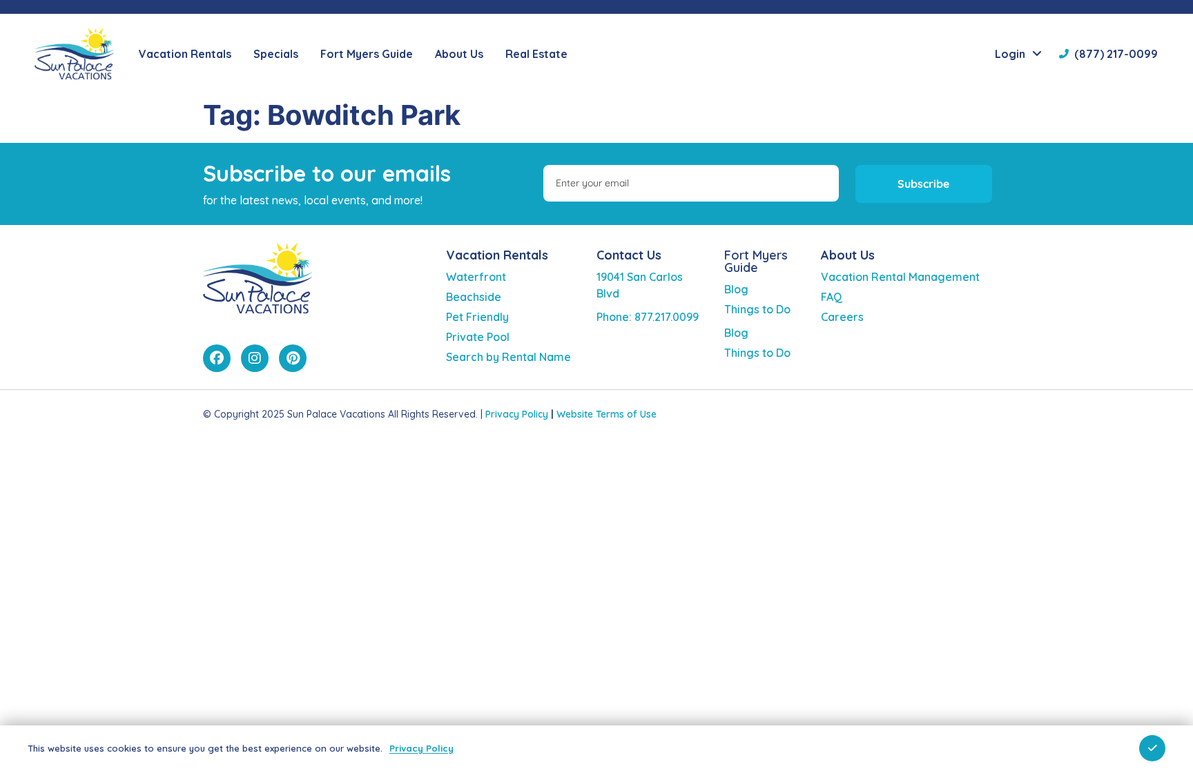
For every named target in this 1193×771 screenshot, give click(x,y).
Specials (275, 54)
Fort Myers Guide (756, 261)
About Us (848, 255)
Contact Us (628, 255)
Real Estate (536, 54)
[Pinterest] (293, 358)
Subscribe (923, 184)
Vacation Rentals (497, 255)
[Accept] (1152, 748)
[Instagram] (255, 358)
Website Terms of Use (606, 414)
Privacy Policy (516, 414)
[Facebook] (217, 358)
